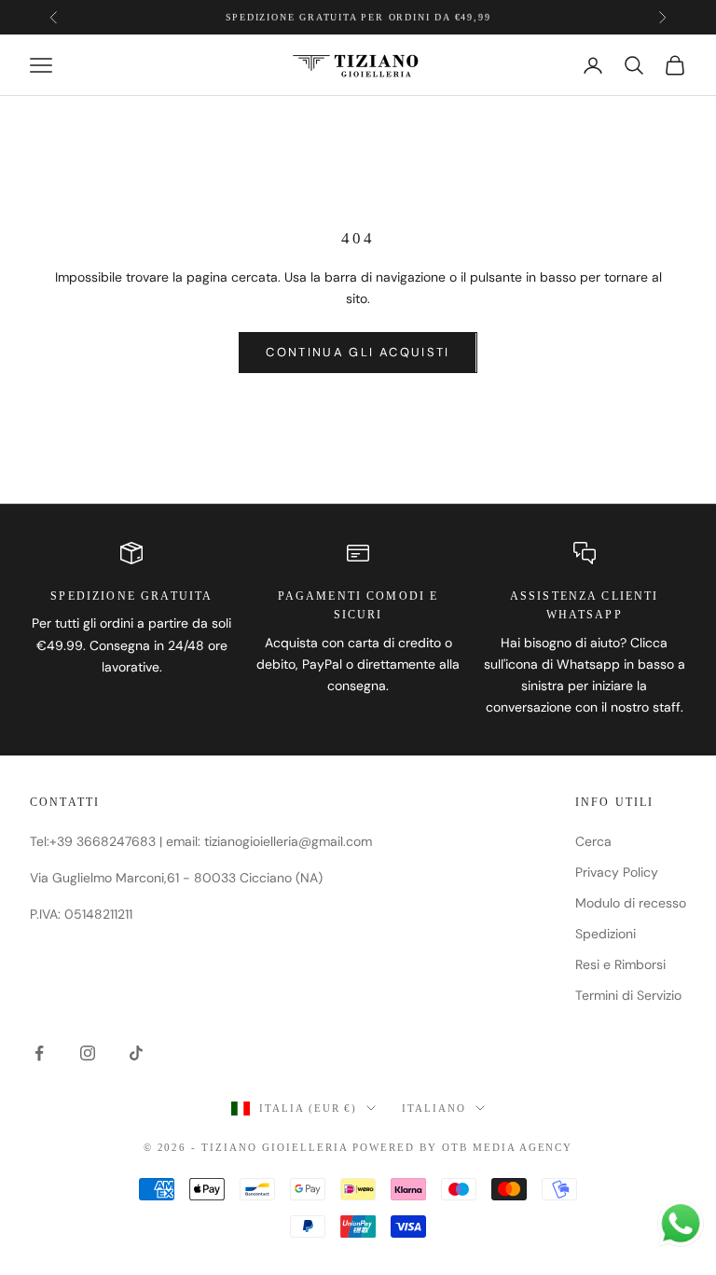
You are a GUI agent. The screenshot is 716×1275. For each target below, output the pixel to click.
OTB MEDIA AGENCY (507, 1147)
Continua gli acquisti (357, 352)
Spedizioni (605, 933)
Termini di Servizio (628, 995)
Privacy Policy (616, 872)
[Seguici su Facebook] (39, 1053)
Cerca (593, 841)
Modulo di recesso (630, 902)
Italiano (434, 1108)
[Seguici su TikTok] (136, 1053)
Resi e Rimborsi (620, 964)
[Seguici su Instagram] (87, 1053)
